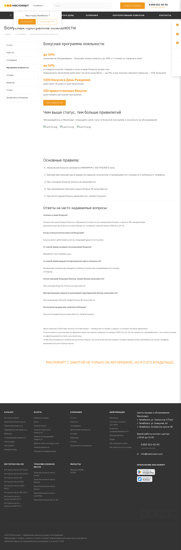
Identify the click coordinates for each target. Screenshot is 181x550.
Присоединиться (54, 103)
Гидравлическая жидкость (15, 430)
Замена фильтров (41, 447)
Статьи (73, 441)
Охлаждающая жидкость (15, 437)
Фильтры (8, 433)
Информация (117, 412)
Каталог (9, 412)
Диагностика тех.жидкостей (46, 443)
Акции (112, 439)
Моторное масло (11, 418)
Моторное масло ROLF (14, 481)
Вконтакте (144, 514)
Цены (36, 422)
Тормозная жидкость (13, 426)
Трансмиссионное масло (15, 422)
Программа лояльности (80, 430)
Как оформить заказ (119, 443)
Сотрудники (75, 426)
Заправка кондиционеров (45, 451)
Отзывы (73, 433)
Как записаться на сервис (121, 447)
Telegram (159, 514)
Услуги (38, 412)
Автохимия (9, 445)
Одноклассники (173, 514)
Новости (74, 422)
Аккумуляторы (10, 449)
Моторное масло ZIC (13, 478)
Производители (116, 435)
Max (151, 514)
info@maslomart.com (151, 454)
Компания (76, 412)
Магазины (114, 418)
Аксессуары (9, 441)
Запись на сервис (41, 418)
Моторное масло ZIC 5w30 (16, 474)
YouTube (166, 514)
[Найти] (107, 6)
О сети (73, 418)
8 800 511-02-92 (158, 4)
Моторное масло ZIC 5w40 (16, 470)
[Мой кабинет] (175, 6)
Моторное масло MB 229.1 (15, 492)
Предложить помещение (81, 445)
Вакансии (74, 437)
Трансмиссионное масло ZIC (46, 500)
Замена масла (40, 426)
